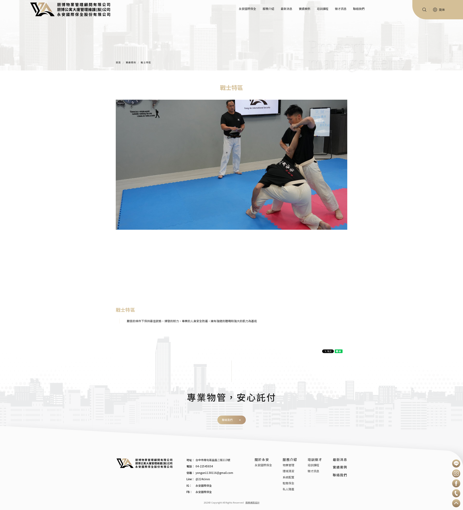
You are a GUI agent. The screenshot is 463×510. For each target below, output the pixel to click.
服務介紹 (268, 9)
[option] (231, 165)
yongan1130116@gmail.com (214, 473)
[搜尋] (425, 10)
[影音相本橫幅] (231, 35)
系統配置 (288, 477)
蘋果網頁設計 (252, 502)
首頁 (118, 62)
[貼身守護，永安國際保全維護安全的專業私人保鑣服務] (146, 463)
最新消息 (286, 9)
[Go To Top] (456, 503)
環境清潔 (288, 471)
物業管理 (288, 465)
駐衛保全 (288, 483)
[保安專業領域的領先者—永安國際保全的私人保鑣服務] (73, 9)
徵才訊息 (341, 9)
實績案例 (304, 9)
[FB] (456, 483)
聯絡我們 (359, 9)
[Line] (456, 463)
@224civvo (203, 479)
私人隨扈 (288, 489)
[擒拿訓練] (231, 165)
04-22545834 (204, 466)
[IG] (456, 473)
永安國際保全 (247, 9)
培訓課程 (322, 9)
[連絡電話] (456, 493)
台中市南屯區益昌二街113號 (213, 460)
